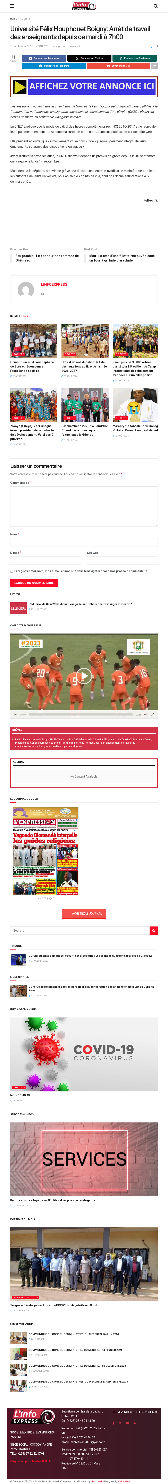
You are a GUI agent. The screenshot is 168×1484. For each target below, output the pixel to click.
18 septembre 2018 (21, 46)
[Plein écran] (152, 714)
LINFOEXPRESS (54, 284)
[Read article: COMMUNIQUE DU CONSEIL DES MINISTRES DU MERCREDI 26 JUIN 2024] (18, 1338)
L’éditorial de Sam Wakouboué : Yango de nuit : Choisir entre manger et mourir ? (80, 604)
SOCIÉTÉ (25, 18)
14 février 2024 (39, 1355)
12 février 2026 (20, 1310)
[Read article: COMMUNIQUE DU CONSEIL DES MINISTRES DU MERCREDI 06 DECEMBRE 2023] (18, 1370)
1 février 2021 (19, 1100)
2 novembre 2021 (40, 961)
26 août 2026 (19, 376)
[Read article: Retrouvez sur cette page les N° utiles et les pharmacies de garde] (84, 1159)
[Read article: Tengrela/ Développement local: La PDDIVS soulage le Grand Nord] (84, 1264)
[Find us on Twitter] (120, 1423)
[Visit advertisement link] (84, 87)
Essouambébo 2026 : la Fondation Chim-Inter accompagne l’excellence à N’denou (85, 430)
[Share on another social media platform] (154, 66)
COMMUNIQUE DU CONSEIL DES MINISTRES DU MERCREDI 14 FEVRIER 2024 (75, 1350)
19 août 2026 (122, 436)
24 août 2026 (122, 380)
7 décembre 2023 (40, 1371)
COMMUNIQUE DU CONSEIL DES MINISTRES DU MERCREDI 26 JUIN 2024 (74, 1334)
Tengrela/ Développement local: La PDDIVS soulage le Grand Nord (53, 1305)
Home (13, 18)
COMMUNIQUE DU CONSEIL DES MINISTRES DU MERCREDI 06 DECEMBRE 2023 (77, 1365)
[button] (84, 676)
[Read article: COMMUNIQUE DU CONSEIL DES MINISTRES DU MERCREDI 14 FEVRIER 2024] (18, 1354)
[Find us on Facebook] (114, 1423)
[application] (84, 676)
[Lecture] (16, 714)
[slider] (81, 714)
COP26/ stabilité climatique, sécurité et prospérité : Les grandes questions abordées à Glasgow (90, 955)
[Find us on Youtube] (127, 1423)
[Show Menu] (12, 6)
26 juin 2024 (37, 1339)
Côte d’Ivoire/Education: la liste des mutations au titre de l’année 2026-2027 (84, 366)
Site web (92, 552)
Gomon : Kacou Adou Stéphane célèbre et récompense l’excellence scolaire (32, 366)
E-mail (16, 553)
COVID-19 (19, 1087)
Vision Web (97, 1481)
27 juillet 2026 (39, 609)
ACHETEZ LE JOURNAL (87, 913)
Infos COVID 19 (20, 1095)
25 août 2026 (70, 376)
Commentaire (21, 483)
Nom (14, 534)
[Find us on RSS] (134, 1423)
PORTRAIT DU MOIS (26, 1297)
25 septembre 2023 (41, 1387)
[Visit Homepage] (83, 6)
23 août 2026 (19, 444)
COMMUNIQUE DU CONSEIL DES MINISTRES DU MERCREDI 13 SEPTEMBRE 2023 (78, 1381)
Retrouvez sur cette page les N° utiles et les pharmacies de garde (52, 1200)
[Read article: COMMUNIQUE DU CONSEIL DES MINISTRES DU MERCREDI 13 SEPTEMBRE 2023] (18, 1386)
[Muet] (145, 714)
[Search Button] (156, 6)
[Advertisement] (84, 229)
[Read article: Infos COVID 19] (84, 1054)
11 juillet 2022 (39, 995)
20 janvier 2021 (20, 1205)
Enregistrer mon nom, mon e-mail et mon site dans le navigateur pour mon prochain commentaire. (81, 571)
